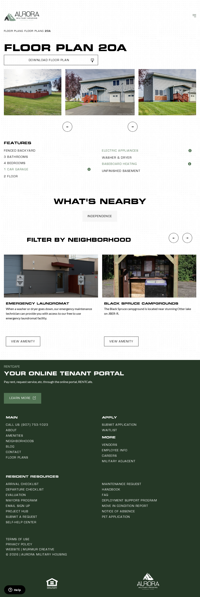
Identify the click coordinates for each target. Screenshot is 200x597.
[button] (51, 60)
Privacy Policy (19, 544)
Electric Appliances (120, 150)
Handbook (111, 489)
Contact (13, 452)
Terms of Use (17, 539)
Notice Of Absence (118, 511)
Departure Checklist (25, 489)
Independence (100, 216)
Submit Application (119, 424)
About (11, 430)
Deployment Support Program (129, 500)
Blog (10, 446)
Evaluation (16, 495)
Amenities (14, 435)
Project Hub (17, 511)
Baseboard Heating (119, 163)
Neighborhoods (20, 441)
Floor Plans (13, 31)
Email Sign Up (18, 505)
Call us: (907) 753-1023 (27, 424)
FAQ (105, 495)
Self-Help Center (21, 522)
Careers (109, 455)
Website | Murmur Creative (30, 549)
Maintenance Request (121, 484)
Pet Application (116, 516)
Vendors (109, 444)
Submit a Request (21, 516)
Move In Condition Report (125, 505)
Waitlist (109, 430)
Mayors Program (21, 500)
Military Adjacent (118, 461)
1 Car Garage (16, 169)
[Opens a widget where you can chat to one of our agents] (14, 590)
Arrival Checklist (22, 484)
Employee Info (115, 450)
